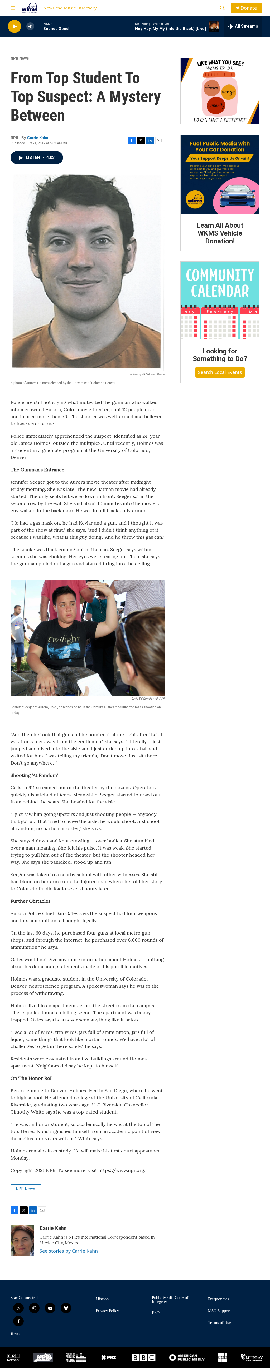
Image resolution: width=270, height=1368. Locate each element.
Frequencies (218, 1299)
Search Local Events (220, 372)
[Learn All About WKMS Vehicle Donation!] (220, 174)
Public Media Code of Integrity (170, 1300)
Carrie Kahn (37, 137)
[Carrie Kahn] (22, 1240)
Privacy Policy (107, 1311)
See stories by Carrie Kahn (69, 1251)
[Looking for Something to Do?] (220, 300)
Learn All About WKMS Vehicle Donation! (219, 233)
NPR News (20, 58)
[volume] (30, 26)
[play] (14, 26)
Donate (248, 8)
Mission (102, 1299)
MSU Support (219, 1311)
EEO (156, 1313)
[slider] (39, 26)
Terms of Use (219, 1323)
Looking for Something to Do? (220, 355)
